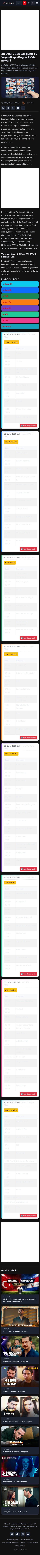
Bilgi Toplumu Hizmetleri (10, 1542)
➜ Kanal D (7, 290)
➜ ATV (5, 314)
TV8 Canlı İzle (10, 563)
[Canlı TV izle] (8, 3)
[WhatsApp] (13, 108)
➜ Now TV (7, 308)
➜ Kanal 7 (7, 326)
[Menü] (37, 3)
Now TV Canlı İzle (11, 754)
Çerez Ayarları (20, 1545)
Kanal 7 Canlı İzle (11, 1110)
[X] (8, 108)
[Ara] (24, 3)
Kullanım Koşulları (27, 1539)
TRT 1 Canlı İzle (10, 990)
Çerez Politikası (33, 1542)
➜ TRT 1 (6, 320)
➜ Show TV (7, 284)
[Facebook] (3, 108)
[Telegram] (18, 108)
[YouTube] (28, 1534)
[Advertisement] (20, 30)
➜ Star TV (7, 302)
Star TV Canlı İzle (11, 654)
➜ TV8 (5, 296)
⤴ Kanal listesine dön (28, 425)
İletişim (23, 1542)
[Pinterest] (17, 1534)
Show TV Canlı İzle (11, 342)
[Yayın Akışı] (29, 3)
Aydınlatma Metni (13, 1539)
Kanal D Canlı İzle (11, 442)
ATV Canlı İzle (10, 882)
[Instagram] (23, 1534)
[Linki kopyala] (23, 108)
